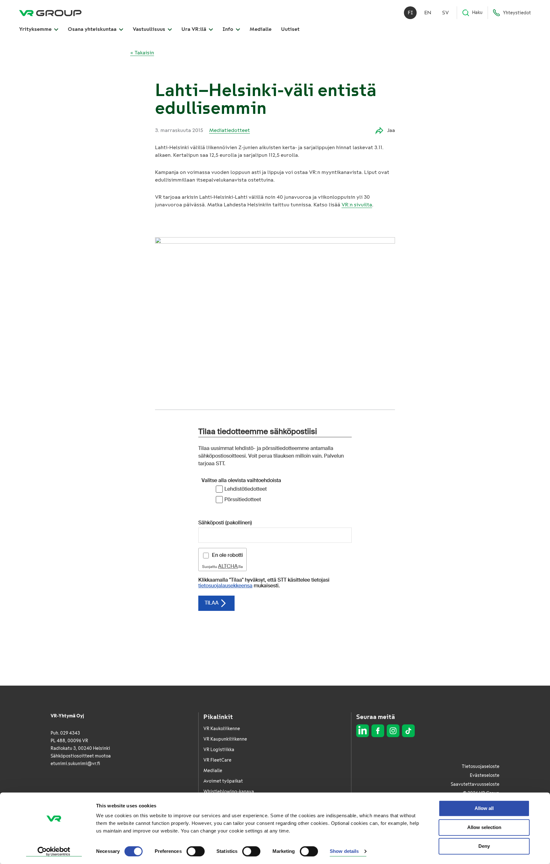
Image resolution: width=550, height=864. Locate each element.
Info (228, 29)
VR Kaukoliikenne (221, 728)
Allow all (484, 808)
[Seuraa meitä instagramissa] (393, 730)
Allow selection (484, 827)
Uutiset (290, 29)
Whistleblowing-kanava (228, 791)
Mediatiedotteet (229, 130)
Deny (484, 846)
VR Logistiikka (218, 749)
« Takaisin (142, 53)
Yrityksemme (36, 29)
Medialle (260, 29)
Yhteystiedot (517, 13)
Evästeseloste (484, 775)
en (427, 13)
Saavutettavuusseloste (475, 784)
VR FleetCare (217, 760)
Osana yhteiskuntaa (93, 29)
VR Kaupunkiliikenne (225, 739)
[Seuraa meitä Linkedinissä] (362, 730)
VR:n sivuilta (357, 205)
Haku (477, 12)
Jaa (391, 130)
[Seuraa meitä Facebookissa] (377, 730)
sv (445, 13)
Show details (344, 851)
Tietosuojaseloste (480, 766)
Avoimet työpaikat (223, 781)
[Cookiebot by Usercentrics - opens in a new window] (54, 851)
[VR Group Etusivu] (50, 13)
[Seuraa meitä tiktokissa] (408, 730)
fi (410, 13)
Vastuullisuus (149, 29)
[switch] (196, 851)
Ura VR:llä (194, 29)
